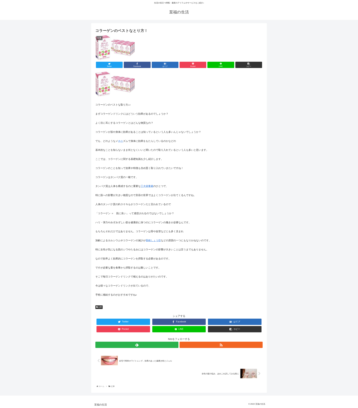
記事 (100, 307)
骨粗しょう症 (153, 240)
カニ (120, 141)
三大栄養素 (147, 186)
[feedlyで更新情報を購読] (136, 345)
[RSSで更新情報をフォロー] (221, 345)
